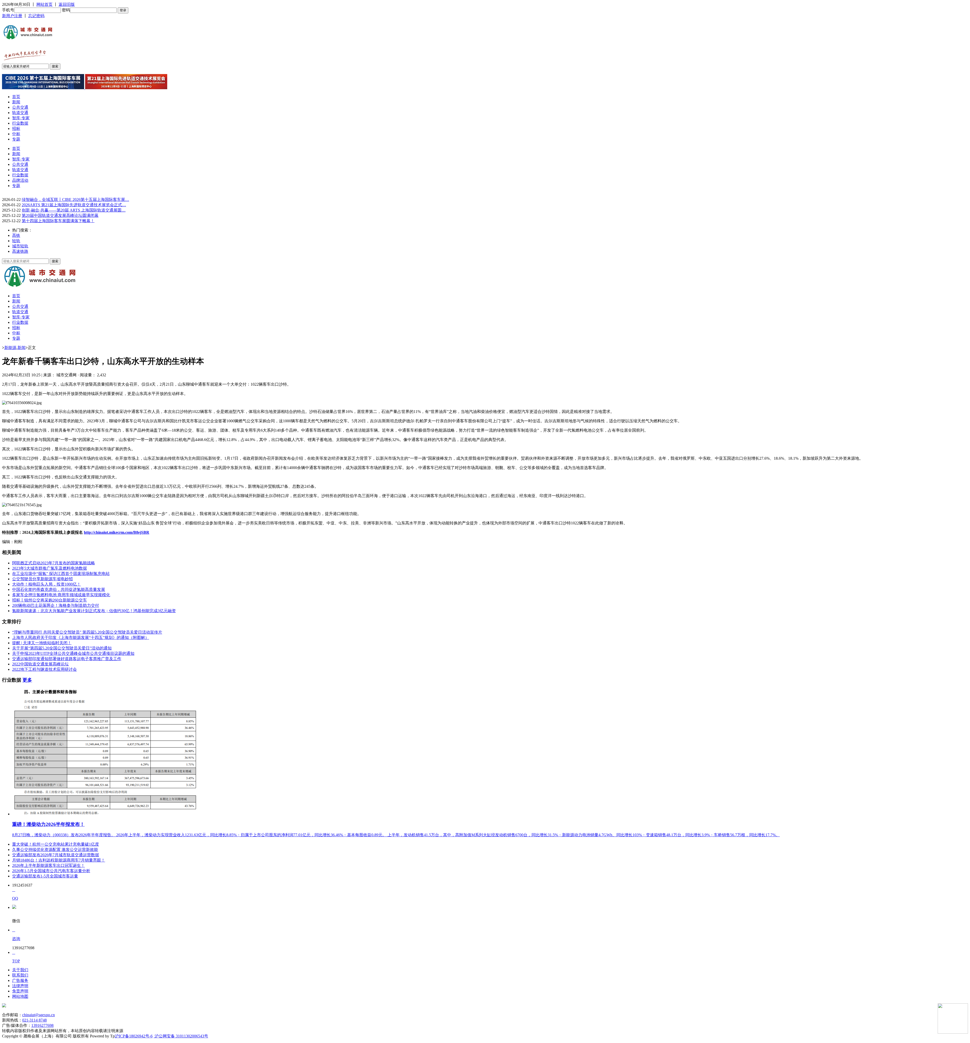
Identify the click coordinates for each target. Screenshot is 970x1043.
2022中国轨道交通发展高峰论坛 (40, 664)
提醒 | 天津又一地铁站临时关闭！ (41, 643)
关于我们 (20, 970)
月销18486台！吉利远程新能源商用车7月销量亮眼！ (58, 860)
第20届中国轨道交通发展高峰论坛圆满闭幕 (60, 215)
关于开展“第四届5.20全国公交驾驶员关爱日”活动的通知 (62, 648)
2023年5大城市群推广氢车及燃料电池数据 (49, 568)
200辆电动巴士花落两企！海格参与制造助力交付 (55, 605)
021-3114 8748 (34, 1020)
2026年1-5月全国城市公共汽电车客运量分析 (51, 871)
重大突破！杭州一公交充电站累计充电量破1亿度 (55, 844)
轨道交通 (20, 112)
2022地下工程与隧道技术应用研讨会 (44, 669)
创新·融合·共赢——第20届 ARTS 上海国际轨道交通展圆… (74, 210)
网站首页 (44, 4)
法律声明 (20, 986)
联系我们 (20, 975)
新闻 (16, 102)
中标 (16, 134)
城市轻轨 (20, 246)
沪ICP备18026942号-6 (134, 1036)
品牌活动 (20, 180)
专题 (16, 139)
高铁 (16, 235)
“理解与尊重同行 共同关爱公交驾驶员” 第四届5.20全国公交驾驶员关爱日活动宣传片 (87, 632)
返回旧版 (67, 4)
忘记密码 (36, 16)
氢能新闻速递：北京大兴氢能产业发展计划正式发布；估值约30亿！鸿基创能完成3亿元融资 (94, 611)
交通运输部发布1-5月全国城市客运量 (45, 876)
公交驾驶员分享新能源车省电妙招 (42, 579)
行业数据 (20, 123)
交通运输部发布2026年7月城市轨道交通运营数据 (55, 855)
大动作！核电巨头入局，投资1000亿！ (46, 584)
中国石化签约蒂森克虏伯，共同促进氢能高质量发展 (58, 589)
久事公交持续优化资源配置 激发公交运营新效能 (55, 849)
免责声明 (20, 991)
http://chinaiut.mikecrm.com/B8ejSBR (116, 532)
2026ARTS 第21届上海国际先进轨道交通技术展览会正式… (74, 205)
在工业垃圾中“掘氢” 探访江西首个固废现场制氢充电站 (61, 573)
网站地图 (20, 996)
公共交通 (20, 107)
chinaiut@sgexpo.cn (38, 1015)
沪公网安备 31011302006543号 (181, 1036)
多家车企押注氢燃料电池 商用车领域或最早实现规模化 (61, 595)
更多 (27, 680)
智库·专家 (21, 118)
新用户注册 (12, 16)
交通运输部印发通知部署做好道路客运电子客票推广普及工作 (66, 659)
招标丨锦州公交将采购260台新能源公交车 (49, 600)
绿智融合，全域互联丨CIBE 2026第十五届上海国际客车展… (75, 199)
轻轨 (16, 241)
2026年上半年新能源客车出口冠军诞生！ (48, 865)
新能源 (10, 347)
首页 (16, 97)
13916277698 (42, 1025)
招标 (16, 128)
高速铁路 (20, 251)
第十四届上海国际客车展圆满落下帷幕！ (58, 221)
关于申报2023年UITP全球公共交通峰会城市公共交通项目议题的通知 (73, 653)
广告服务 (20, 980)
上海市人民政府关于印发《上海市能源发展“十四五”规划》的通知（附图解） (80, 637)
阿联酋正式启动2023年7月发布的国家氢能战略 (53, 563)
